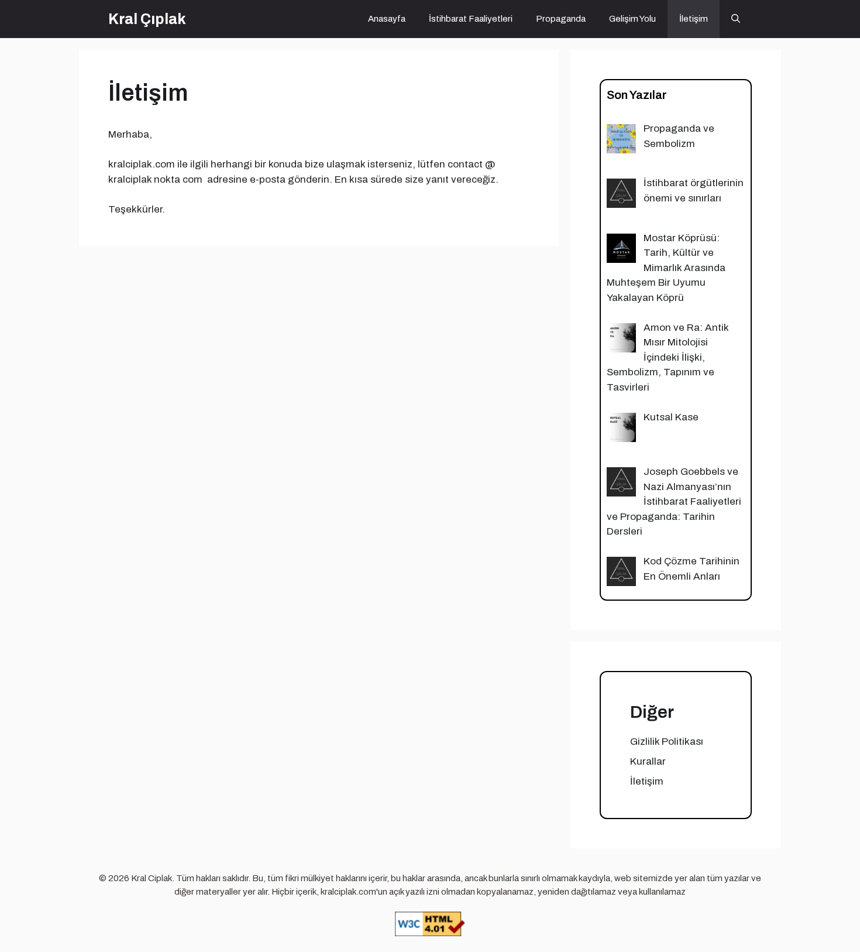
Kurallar (648, 761)
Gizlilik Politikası (666, 741)
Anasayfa (386, 18)
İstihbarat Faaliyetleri (470, 18)
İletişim (693, 18)
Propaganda (561, 18)
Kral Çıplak (147, 19)
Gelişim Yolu (632, 18)
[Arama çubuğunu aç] (736, 19)
